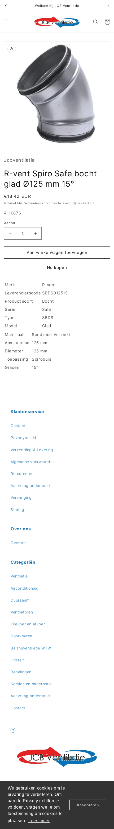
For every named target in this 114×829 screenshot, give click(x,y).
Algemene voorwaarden (33, 461)
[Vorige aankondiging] (6, 6)
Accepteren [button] (88, 805)
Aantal (9, 223)
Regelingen (21, 672)
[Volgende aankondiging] (108, 6)
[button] (6, 22)
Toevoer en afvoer (28, 624)
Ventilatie (19, 576)
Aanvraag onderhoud (30, 485)
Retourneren (22, 473)
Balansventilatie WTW (31, 648)
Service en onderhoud (31, 684)
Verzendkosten (35, 203)
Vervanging (21, 497)
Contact (18, 425)
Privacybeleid (23, 437)
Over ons (19, 542)
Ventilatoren (22, 612)
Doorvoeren (21, 636)
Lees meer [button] (39, 820)
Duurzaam (20, 600)
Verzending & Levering (32, 449)
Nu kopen (57, 267)
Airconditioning (25, 588)
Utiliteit (17, 660)
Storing (17, 509)
